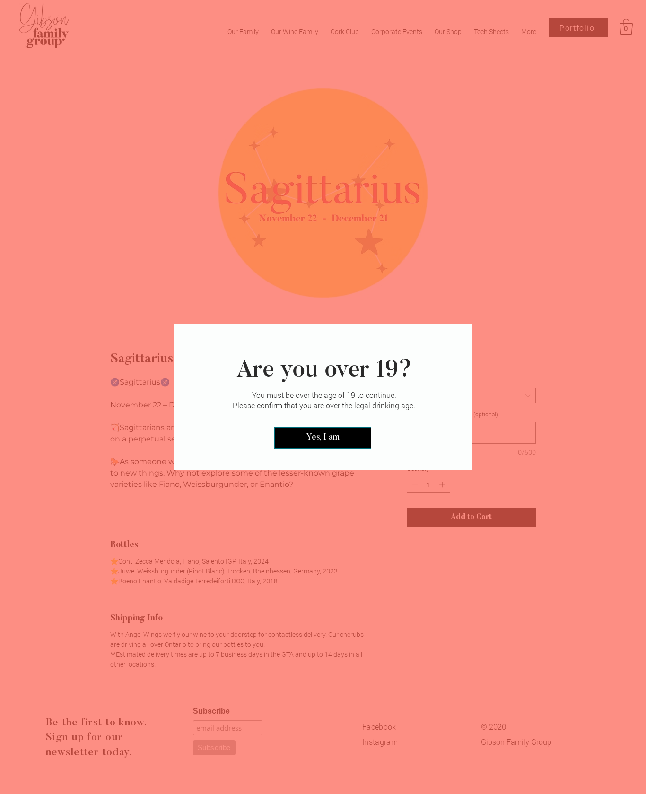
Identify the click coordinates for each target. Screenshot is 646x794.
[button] (322, 438)
